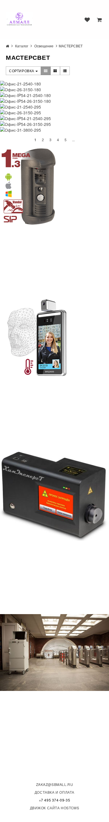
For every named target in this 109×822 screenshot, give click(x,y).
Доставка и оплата (54, 792)
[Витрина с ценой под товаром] (55, 70)
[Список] (65, 70)
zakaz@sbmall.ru (54, 784)
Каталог (21, 45)
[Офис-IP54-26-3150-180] (54, 101)
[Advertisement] (43, 261)
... (73, 139)
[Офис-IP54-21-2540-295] (54, 118)
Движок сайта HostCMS (54, 807)
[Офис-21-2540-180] (54, 84)
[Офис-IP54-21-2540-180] (54, 95)
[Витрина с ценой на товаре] (46, 70)
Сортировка (22, 70)
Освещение (43, 45)
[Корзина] (99, 20)
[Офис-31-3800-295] (54, 130)
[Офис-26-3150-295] (54, 112)
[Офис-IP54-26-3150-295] (54, 124)
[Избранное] (87, 20)
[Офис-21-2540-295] (54, 107)
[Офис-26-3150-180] (54, 89)
